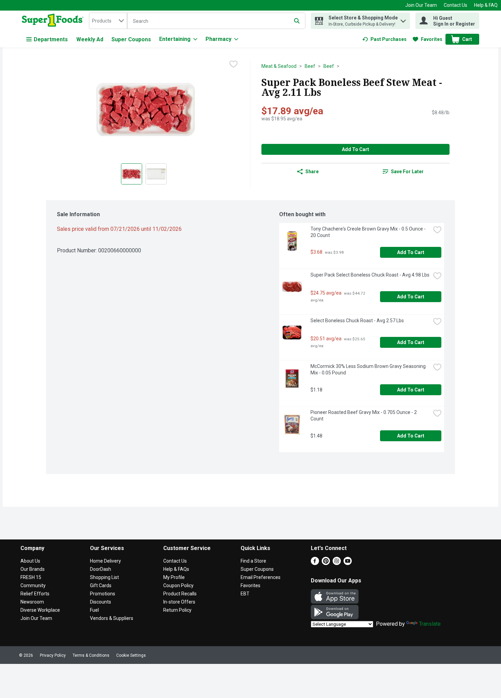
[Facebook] (315, 563)
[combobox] (108, 21)
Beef (310, 66)
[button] (403, 19)
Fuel (94, 610)
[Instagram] (337, 563)
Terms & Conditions (91, 655)
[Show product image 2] (156, 173)
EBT (245, 593)
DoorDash (100, 569)
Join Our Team (421, 5)
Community (33, 585)
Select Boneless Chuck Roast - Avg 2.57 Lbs (357, 320)
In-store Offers (179, 602)
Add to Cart (355, 149)
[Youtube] (348, 563)
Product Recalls (180, 593)
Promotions (102, 593)
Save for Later (407, 171)
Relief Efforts (34, 593)
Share (312, 171)
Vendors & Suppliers (111, 618)
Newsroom (32, 602)
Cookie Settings (131, 655)
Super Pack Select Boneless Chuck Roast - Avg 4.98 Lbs (369, 275)
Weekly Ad (89, 39)
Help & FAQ (486, 5)
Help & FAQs (176, 569)
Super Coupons (131, 39)
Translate (430, 624)
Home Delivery (105, 561)
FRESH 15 (30, 577)
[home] (54, 21)
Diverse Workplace (40, 610)
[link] (384, 39)
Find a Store (253, 561)
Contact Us (455, 5)
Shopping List (104, 577)
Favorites (250, 585)
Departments (51, 39)
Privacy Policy (53, 655)
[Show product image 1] (131, 173)
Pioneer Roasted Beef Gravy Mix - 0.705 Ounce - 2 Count (364, 415)
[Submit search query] (296, 20)
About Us (30, 561)
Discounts (100, 602)
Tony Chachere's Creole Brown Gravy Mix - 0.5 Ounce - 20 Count (368, 232)
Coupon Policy (178, 585)
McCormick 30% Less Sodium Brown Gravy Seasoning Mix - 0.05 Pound (368, 369)
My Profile (174, 577)
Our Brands (32, 569)
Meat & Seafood (279, 66)
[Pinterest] (326, 563)
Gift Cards (100, 585)
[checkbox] (233, 64)
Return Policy (177, 610)
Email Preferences (260, 577)
